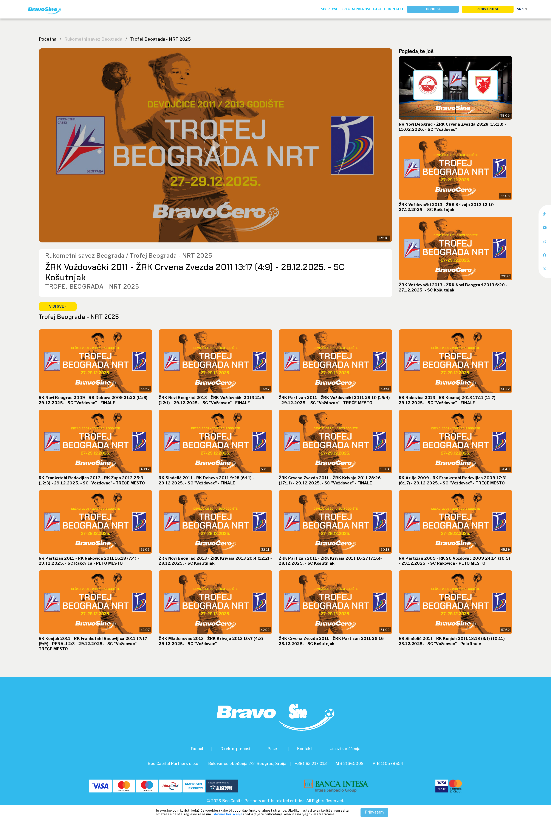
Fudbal (197, 748)
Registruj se (488, 9)
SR (519, 9)
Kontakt (396, 9)
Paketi (379, 9)
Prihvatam (374, 812)
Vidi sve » (58, 306)
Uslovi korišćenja (345, 748)
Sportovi (329, 9)
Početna (47, 39)
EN (525, 9)
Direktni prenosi (355, 9)
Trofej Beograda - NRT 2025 (160, 39)
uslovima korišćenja (227, 814)
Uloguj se (433, 9)
